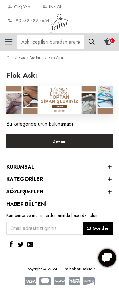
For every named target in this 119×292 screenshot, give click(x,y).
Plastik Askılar (29, 57)
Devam (59, 141)
